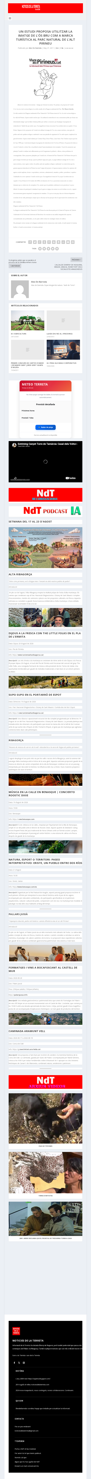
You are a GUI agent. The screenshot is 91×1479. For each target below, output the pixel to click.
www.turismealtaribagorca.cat (31, 655)
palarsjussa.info (20, 995)
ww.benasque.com (26, 819)
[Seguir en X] (19, 1363)
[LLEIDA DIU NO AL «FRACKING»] (63, 320)
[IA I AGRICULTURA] (27, 320)
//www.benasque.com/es (27, 887)
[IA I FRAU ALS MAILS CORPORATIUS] (63, 350)
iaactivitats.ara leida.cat (30, 1049)
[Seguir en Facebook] (14, 1363)
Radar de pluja (45, 427)
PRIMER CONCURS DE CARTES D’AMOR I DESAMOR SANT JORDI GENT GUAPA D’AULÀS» (27, 365)
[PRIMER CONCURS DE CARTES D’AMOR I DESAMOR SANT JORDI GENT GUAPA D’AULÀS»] (27, 350)
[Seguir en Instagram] (24, 1363)
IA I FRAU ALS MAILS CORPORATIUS (61, 363)
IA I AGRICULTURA (18, 334)
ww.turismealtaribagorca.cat (31, 713)
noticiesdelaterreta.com (20, 480)
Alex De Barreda (35, 48)
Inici (57, 48)
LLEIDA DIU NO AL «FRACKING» (60, 334)
